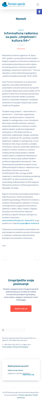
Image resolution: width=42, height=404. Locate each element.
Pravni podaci (7, 347)
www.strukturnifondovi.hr (13, 220)
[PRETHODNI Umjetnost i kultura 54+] (4, 258)
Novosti (21, 30)
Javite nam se (21, 309)
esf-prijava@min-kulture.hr (28, 223)
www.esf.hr (29, 220)
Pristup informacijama (20, 347)
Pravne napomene (25, 395)
